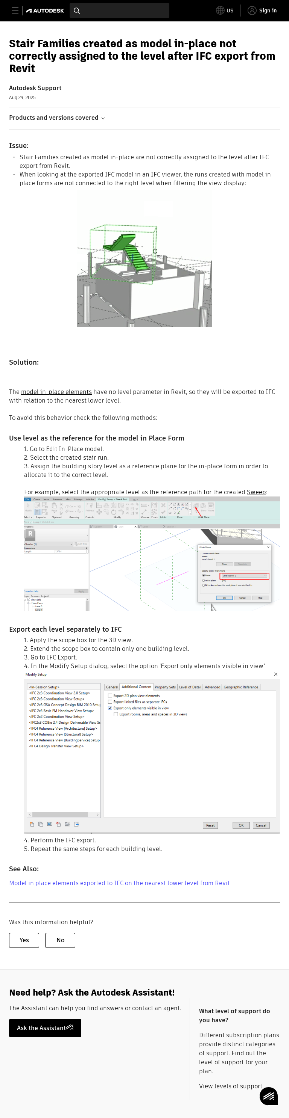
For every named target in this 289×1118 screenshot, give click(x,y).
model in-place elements (56, 392)
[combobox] (119, 10)
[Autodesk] (46, 11)
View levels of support (230, 1086)
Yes (24, 940)
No (60, 940)
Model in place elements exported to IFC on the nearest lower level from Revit (119, 883)
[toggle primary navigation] (19, 10)
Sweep (256, 492)
